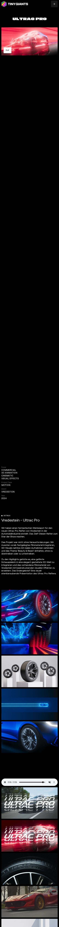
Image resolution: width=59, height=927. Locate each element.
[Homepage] (14, 4)
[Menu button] (54, 4)
